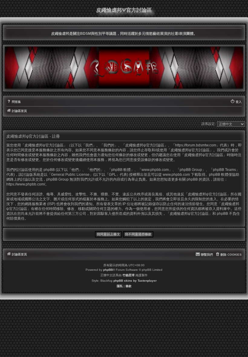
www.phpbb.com (176, 174)
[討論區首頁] (124, 67)
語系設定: (208, 124)
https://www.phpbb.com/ (25, 184)
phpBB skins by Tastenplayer (135, 280)
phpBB (108, 269)
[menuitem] (13, 102)
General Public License (70, 174)
